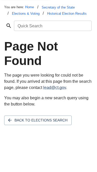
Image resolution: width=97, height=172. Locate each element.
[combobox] (52, 25)
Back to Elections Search (41, 120)
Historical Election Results (67, 13)
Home (29, 7)
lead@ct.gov (54, 87)
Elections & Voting (26, 13)
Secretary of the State (58, 7)
